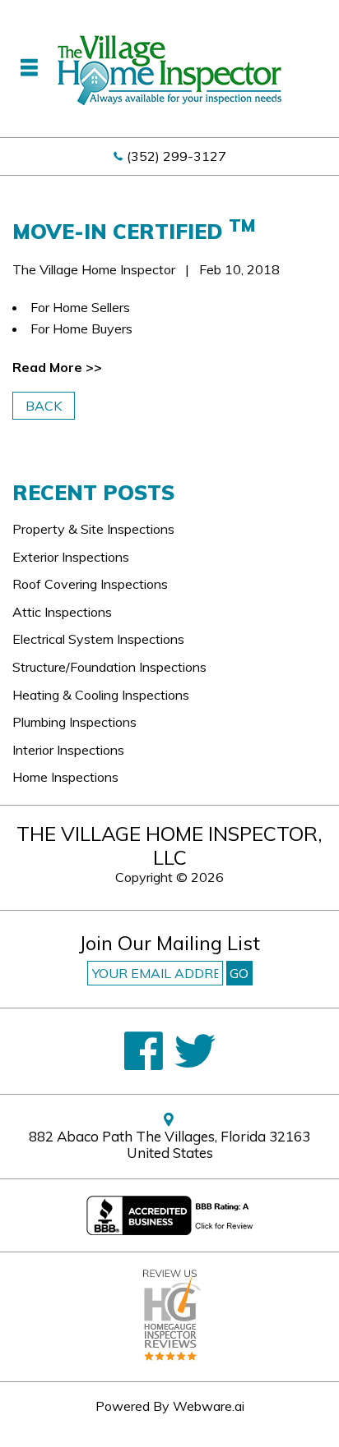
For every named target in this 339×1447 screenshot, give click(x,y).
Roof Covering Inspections (90, 584)
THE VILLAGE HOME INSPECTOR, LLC (169, 845)
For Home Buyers (81, 328)
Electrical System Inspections (98, 639)
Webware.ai (208, 1406)
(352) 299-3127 (176, 156)
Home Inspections (65, 777)
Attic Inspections (62, 612)
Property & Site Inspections (93, 529)
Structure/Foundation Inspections (109, 667)
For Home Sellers (80, 307)
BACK (44, 405)
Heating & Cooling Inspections (100, 695)
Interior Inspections (68, 750)
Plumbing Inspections (74, 722)
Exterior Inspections (70, 557)
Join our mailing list (169, 944)
